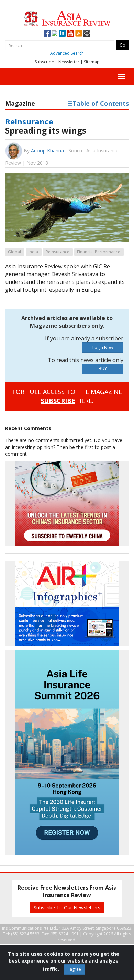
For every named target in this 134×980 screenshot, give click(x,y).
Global (14, 252)
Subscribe (44, 62)
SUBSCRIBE (58, 401)
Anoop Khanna (47, 150)
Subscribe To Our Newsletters (67, 907)
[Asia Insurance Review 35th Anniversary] (67, 17)
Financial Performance (98, 252)
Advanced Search (67, 53)
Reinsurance (29, 121)
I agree (74, 969)
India (33, 252)
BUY (103, 369)
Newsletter (68, 62)
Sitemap (92, 62)
